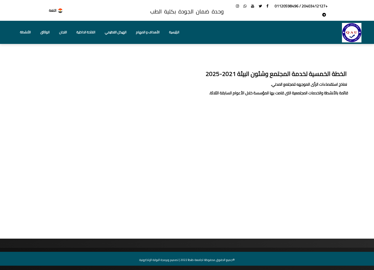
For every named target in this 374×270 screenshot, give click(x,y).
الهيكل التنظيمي (115, 32)
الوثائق (45, 32)
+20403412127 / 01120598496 (301, 6)
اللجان (63, 32)
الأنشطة (25, 32)
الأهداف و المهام (148, 32)
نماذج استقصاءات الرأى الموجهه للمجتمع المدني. (309, 84)
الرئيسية (174, 32)
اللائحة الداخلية (85, 32)
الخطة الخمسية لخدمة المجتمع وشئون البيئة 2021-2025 (277, 73)
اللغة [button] (52, 10)
